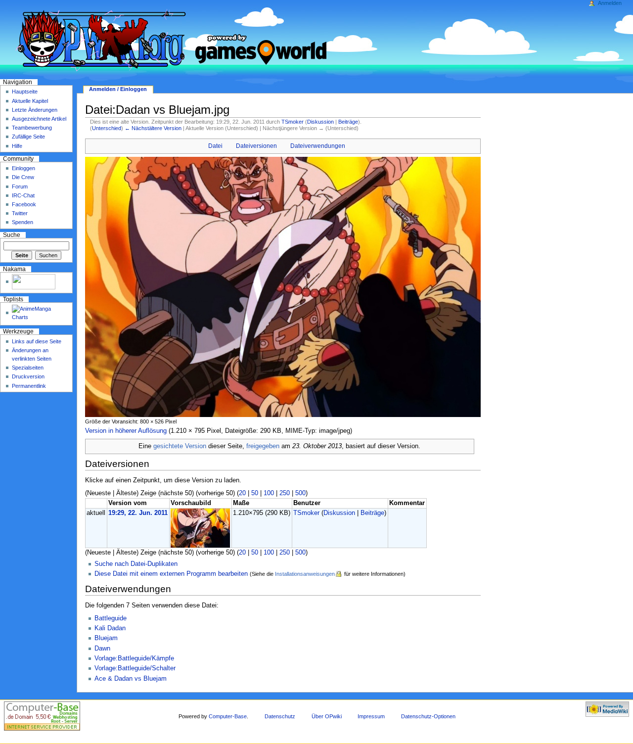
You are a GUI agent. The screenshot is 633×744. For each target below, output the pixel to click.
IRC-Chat (23, 195)
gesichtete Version (179, 446)
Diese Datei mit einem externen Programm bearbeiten (171, 573)
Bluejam (106, 638)
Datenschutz (280, 716)
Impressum (371, 716)
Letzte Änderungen (34, 110)
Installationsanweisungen (305, 574)
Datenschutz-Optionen (428, 716)
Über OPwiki (327, 716)
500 (300, 493)
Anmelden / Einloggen (118, 89)
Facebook (24, 204)
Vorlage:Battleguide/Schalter (135, 668)
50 (254, 493)
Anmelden (610, 3)
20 (242, 493)
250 (284, 493)
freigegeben (262, 446)
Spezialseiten (28, 368)
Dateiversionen (256, 145)
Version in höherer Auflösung (126, 430)
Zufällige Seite (28, 137)
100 (269, 493)
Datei (215, 145)
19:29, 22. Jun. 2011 (138, 513)
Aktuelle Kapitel (30, 101)
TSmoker (292, 122)
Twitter (20, 213)
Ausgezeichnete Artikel (39, 119)
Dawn (102, 648)
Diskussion (320, 122)
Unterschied (106, 128)
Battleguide (110, 618)
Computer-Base (228, 716)
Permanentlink (29, 386)
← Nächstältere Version (153, 128)
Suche (11, 235)
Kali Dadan (110, 628)
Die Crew (23, 177)
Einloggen (23, 168)
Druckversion (28, 376)
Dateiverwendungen (317, 145)
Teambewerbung (32, 128)
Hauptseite (25, 91)
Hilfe (17, 146)
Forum (20, 186)
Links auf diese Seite (36, 341)
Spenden (22, 222)
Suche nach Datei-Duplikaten (136, 563)
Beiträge (348, 122)
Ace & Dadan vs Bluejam (130, 678)
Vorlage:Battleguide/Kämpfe (134, 658)
